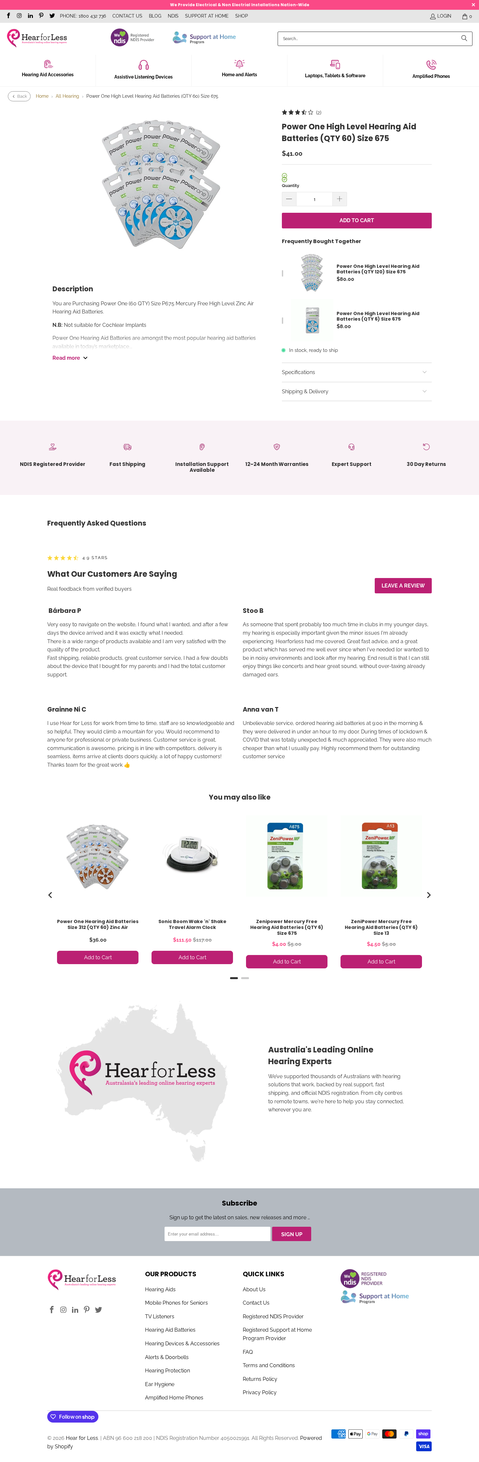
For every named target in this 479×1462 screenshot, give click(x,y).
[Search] (464, 39)
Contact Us (127, 16)
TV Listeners (159, 1316)
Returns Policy (260, 1379)
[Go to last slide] (50, 895)
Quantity (290, 185)
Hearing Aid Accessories (48, 74)
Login (444, 16)
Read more (66, 358)
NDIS (173, 16)
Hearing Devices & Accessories (182, 1343)
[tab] (234, 978)
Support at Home (207, 16)
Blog (155, 16)
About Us (254, 1289)
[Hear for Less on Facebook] (8, 16)
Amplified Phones (431, 76)
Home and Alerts (239, 74)
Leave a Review (403, 586)
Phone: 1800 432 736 (83, 16)
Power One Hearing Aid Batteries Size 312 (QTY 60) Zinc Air (97, 924)
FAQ (248, 1352)
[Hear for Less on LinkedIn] (30, 16)
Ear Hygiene (159, 1384)
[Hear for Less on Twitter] (52, 16)
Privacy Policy (260, 1392)
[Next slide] (428, 895)
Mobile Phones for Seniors (176, 1303)
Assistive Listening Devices (143, 77)
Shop (241, 16)
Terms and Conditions (269, 1365)
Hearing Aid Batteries (170, 1330)
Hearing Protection (167, 1371)
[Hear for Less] (37, 39)
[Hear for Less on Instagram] (19, 16)
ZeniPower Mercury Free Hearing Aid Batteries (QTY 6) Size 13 (381, 927)
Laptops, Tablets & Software (335, 75)
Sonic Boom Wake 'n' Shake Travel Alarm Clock (192, 924)
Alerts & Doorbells (167, 1357)
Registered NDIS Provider (273, 1316)
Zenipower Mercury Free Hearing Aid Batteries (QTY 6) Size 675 (286, 927)
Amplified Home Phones (174, 1398)
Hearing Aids (160, 1289)
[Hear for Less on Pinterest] (41, 16)
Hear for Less (82, 1438)
